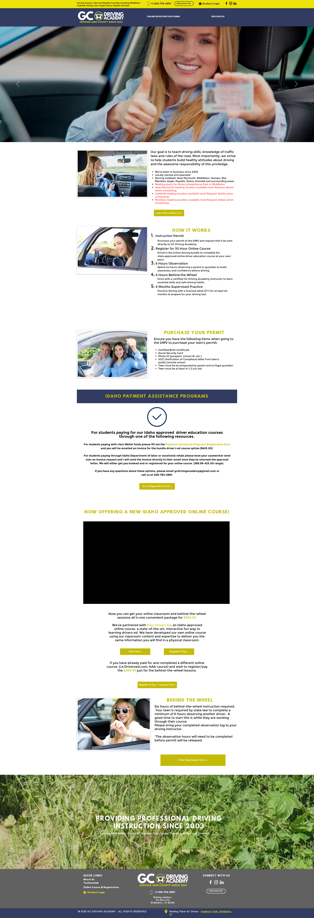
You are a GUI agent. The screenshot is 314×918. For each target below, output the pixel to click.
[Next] (296, 84)
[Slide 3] (154, 133)
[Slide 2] (159, 133)
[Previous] (17, 84)
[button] (163, 17)
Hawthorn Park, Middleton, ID (200, 913)
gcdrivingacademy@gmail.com (195, 471)
